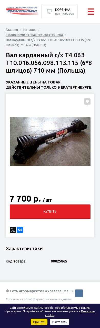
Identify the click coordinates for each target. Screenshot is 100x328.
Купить (50, 211)
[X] (13, 230)
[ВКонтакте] (20, 230)
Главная (12, 29)
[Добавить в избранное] (87, 101)
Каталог (29, 29)
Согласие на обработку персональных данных (39, 299)
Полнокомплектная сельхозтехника (34, 34)
